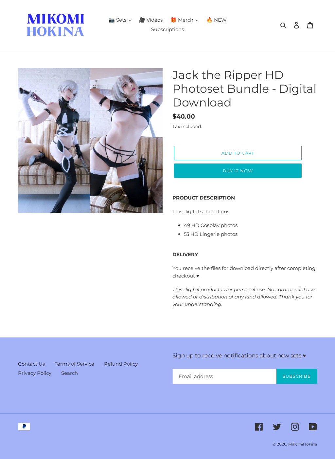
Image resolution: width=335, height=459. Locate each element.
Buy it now (238, 170)
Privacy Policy (34, 373)
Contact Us (31, 364)
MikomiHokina (302, 444)
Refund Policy (121, 364)
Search (69, 373)
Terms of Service (74, 364)
